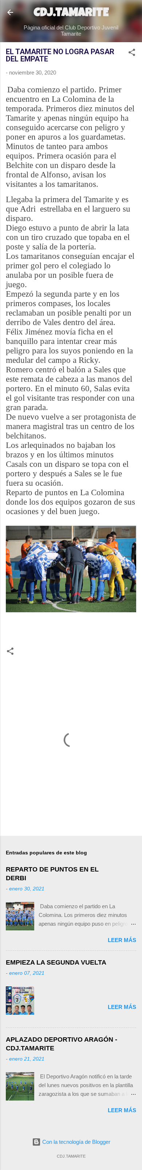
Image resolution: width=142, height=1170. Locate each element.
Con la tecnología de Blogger (75, 1142)
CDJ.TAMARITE (71, 14)
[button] (131, 53)
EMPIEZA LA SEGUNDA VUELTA (56, 962)
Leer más (122, 940)
